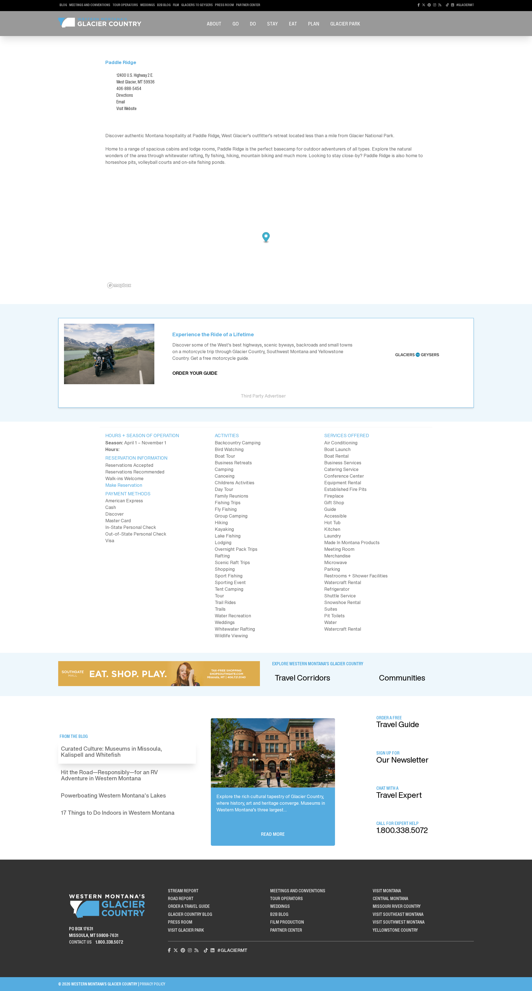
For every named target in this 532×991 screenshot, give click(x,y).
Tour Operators (125, 4)
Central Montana (390, 898)
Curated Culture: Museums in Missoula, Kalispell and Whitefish (111, 752)
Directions (124, 95)
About (214, 23)
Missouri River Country (397, 906)
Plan (313, 23)
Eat (293, 23)
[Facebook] (419, 4)
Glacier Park (345, 23)
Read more (273, 834)
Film (176, 4)
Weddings (147, 4)
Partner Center (248, 4)
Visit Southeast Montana (398, 914)
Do (253, 23)
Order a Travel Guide (189, 906)
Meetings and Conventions (89, 4)
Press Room (224, 4)
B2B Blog (164, 4)
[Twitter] (423, 4)
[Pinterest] (429, 4)
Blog (63, 4)
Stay (272, 23)
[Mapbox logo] (119, 285)
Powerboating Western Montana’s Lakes (113, 795)
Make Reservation (123, 485)
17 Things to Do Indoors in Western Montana (118, 813)
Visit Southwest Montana (398, 922)
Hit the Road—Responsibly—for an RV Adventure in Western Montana (109, 775)
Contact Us (80, 942)
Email (120, 101)
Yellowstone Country (395, 930)
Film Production (287, 922)
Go (235, 23)
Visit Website (126, 108)
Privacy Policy (152, 984)
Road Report (180, 898)
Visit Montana (387, 890)
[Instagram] (434, 4)
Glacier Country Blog (190, 914)
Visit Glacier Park (186, 930)
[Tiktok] (447, 4)
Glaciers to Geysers (197, 4)
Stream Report (183, 890)
